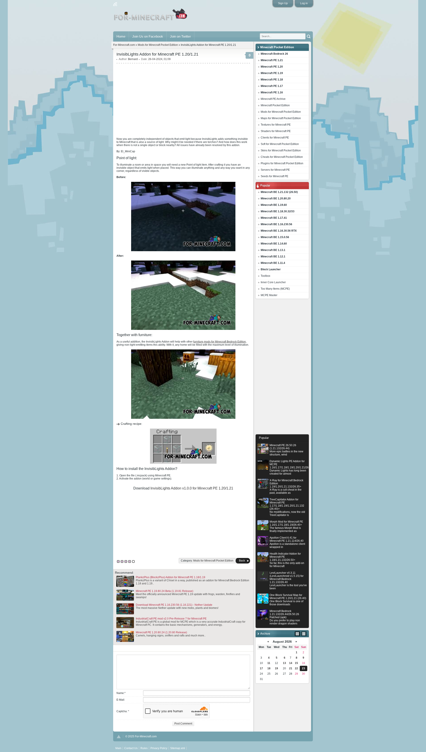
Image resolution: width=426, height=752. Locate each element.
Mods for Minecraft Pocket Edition (281, 111)
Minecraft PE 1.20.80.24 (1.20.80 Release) (161, 632)
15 (296, 663)
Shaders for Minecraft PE (276, 131)
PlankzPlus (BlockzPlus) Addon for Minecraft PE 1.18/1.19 (170, 577)
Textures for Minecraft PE (276, 124)
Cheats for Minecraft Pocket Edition (282, 156)
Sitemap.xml (177, 748)
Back (242, 560)
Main (151, 16)
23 (303, 668)
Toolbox (265, 275)
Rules (144, 748)
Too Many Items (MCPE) (275, 288)
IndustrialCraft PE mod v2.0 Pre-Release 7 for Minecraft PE (171, 618)
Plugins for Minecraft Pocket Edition (282, 163)
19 (276, 668)
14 (290, 663)
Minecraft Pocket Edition (275, 105)
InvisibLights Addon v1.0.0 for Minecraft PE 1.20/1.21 (191, 488)
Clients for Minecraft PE (275, 137)
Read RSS (115, 4)
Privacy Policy (158, 748)
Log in (304, 3)
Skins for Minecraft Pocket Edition (281, 150)
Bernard (133, 59)
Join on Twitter (180, 36)
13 (284, 663)
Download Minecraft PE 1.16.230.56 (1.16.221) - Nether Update (174, 604)
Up (119, 736)
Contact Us (131, 748)
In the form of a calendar (297, 633)
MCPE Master (269, 295)
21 (290, 668)
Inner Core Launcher (273, 282)
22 (296, 668)
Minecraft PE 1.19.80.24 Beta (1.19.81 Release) (164, 591)
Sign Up (283, 3)
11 (268, 663)
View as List (304, 633)
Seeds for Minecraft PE (274, 176)
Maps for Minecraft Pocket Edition (281, 118)
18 (268, 668)
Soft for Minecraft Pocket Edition (280, 144)
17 (261, 668)
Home (120, 36)
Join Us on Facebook (147, 36)
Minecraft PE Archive (273, 98)
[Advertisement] (282, 367)
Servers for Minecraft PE (275, 169)
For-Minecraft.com (124, 44)
